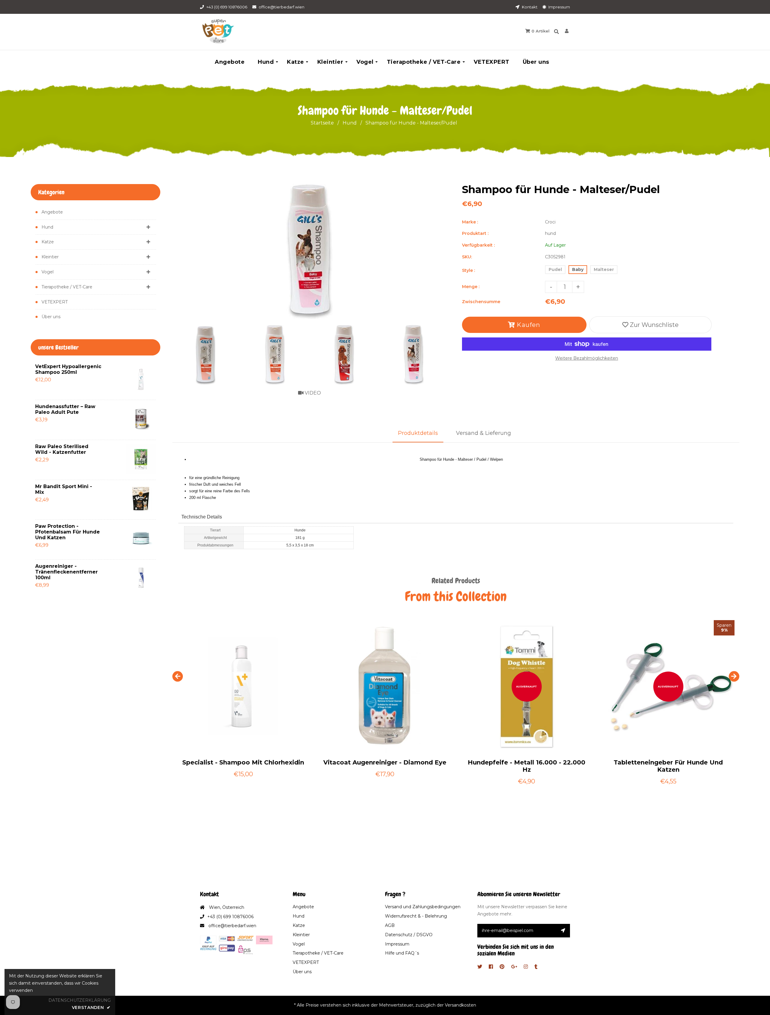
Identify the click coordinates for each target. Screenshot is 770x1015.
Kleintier (50, 257)
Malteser (604, 269)
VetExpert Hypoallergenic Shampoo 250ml (68, 369)
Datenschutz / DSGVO (409, 934)
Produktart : (475, 233)
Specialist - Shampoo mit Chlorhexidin (243, 762)
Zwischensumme (481, 301)
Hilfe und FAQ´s (402, 953)
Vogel (48, 272)
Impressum (558, 7)
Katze (48, 242)
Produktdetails (418, 433)
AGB (390, 925)
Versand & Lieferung (483, 433)
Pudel (555, 269)
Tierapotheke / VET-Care (67, 287)
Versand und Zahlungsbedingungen (422, 906)
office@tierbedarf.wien (281, 7)
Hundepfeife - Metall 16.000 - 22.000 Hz (526, 766)
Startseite (322, 123)
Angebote (52, 212)
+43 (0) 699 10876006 (226, 7)
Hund (350, 123)
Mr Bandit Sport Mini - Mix (63, 489)
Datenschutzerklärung (79, 1000)
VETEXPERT (55, 302)
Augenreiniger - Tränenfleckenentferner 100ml (66, 571)
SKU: (467, 257)
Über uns (51, 316)
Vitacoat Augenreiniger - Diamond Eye (384, 762)
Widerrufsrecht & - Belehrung (416, 916)
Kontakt (529, 7)
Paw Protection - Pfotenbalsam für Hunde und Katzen (67, 531)
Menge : (470, 286)
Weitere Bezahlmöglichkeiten (586, 358)
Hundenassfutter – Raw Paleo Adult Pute (65, 409)
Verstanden (91, 1007)
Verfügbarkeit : (478, 245)
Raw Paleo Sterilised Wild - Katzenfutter (61, 449)
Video (312, 393)
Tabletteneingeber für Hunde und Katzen (668, 766)
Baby (578, 269)
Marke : (470, 222)
